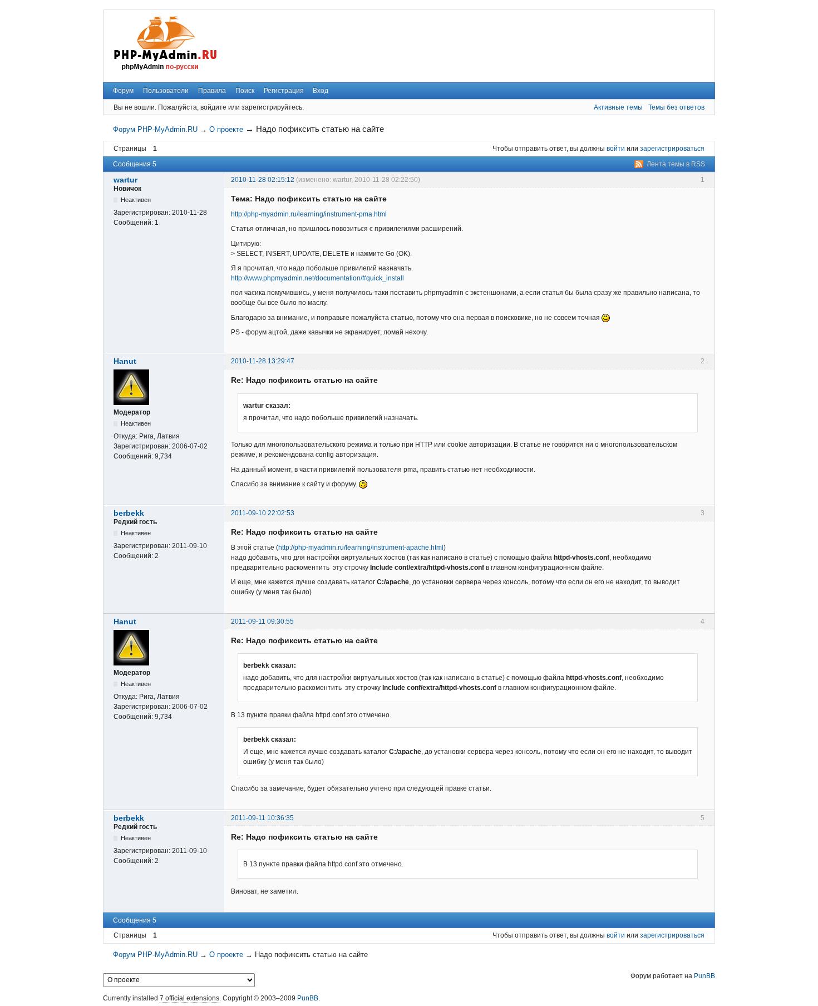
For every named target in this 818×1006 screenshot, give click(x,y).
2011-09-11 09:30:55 (262, 621)
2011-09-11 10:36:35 (262, 818)
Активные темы (618, 107)
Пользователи (166, 91)
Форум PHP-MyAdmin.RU (155, 129)
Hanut (125, 361)
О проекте (226, 129)
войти (616, 148)
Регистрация (284, 91)
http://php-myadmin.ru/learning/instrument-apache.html (361, 547)
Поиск (244, 91)
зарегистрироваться (672, 148)
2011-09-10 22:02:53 (262, 513)
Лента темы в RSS (676, 164)
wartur (125, 179)
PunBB (704, 976)
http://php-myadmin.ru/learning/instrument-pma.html (309, 214)
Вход (320, 91)
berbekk (129, 513)
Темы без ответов (676, 107)
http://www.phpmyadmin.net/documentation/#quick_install (317, 278)
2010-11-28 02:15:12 (262, 180)
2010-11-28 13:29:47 (262, 361)
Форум (123, 91)
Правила (212, 91)
